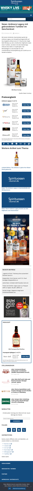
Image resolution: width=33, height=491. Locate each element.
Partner (4, 474)
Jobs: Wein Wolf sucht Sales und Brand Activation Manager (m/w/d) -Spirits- (20, 380)
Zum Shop (26, 105)
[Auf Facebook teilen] (4, 143)
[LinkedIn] (19, 430)
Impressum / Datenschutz (10, 479)
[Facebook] (9, 430)
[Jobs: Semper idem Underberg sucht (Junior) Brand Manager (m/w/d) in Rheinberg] (6, 401)
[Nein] (31, 486)
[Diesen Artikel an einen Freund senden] (20, 143)
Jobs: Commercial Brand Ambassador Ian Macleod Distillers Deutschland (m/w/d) (20, 370)
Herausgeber (6, 463)
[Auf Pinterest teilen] (16, 143)
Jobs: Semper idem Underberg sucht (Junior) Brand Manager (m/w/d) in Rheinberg (20, 400)
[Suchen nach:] (16, 19)
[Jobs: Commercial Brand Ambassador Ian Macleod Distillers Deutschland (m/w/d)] (6, 371)
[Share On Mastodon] (29, 143)
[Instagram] (14, 430)
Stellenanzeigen (8, 365)
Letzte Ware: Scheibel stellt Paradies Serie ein (15, 283)
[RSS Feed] (24, 430)
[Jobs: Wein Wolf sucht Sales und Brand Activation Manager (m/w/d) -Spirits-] (6, 381)
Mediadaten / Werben (9, 468)
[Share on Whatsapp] (25, 143)
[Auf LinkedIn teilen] (12, 143)
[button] (31, 15)
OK (9, 488)
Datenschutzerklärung (19, 488)
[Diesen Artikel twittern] (8, 143)
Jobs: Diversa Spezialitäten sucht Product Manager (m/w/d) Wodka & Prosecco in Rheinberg (21, 390)
